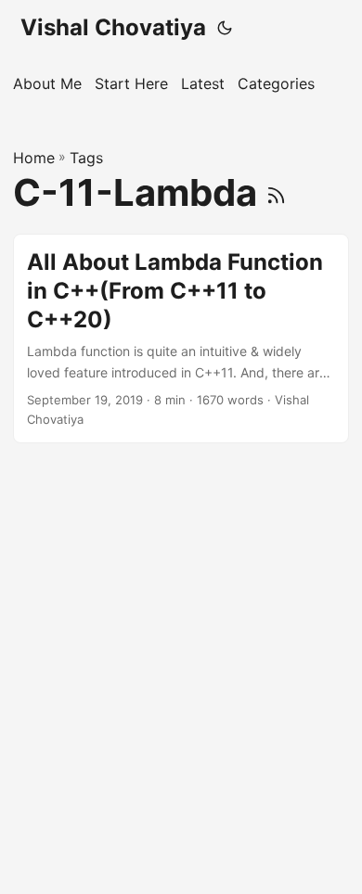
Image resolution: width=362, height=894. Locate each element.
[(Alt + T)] (224, 28)
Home (34, 157)
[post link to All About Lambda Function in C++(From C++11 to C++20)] (181, 338)
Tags (86, 157)
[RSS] (276, 192)
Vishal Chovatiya (113, 27)
